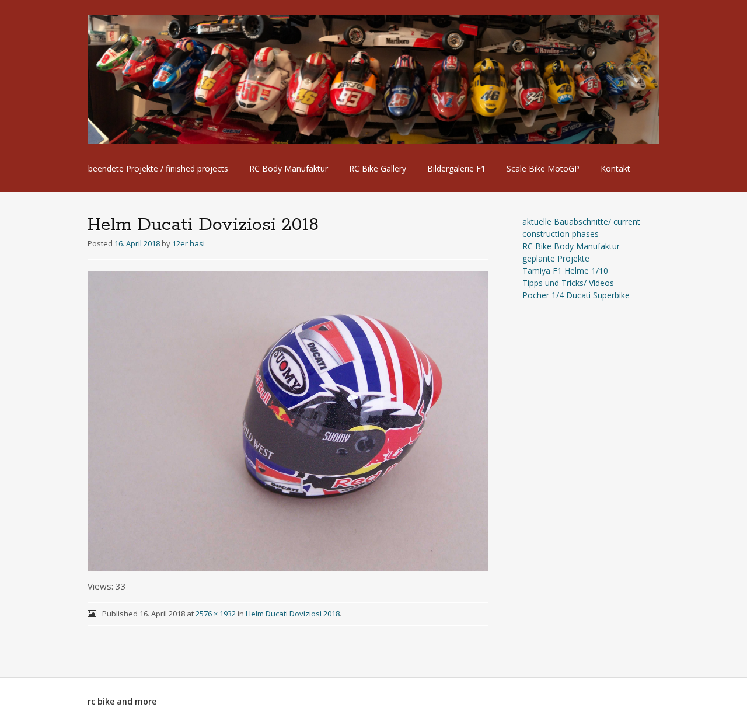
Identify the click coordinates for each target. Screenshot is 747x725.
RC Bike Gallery (377, 168)
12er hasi (188, 243)
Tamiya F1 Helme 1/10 (565, 270)
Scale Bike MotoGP (543, 168)
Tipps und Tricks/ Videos (568, 282)
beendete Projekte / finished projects (158, 168)
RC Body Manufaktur (288, 168)
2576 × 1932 (216, 613)
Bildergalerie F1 (456, 168)
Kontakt (615, 168)
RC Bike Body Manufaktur (571, 246)
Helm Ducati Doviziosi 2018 (293, 613)
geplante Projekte (555, 258)
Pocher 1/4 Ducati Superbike (576, 295)
